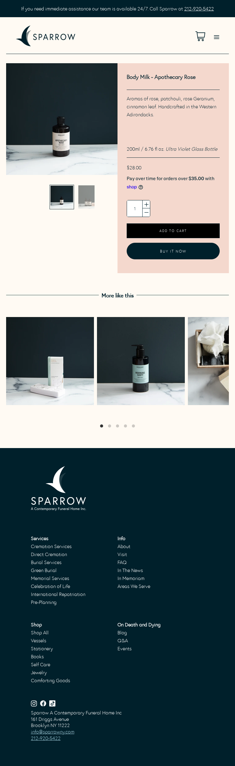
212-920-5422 (199, 8)
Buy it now (173, 251)
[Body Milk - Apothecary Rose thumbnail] (62, 197)
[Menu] (216, 29)
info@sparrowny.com (52, 731)
